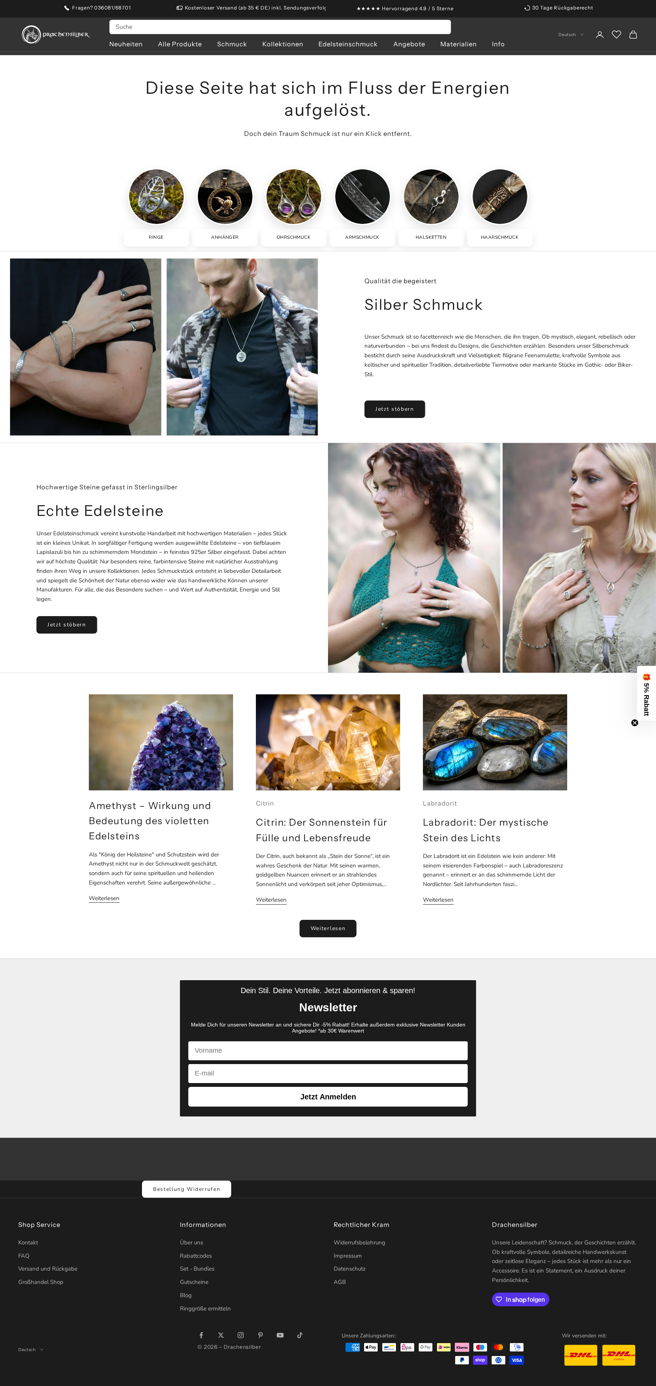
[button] (646, 693)
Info (498, 44)
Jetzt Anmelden (328, 1097)
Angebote (409, 44)
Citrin (265, 803)
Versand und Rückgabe (47, 1268)
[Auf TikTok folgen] (300, 1335)
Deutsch (567, 34)
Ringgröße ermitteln (205, 1308)
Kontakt (28, 1242)
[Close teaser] (635, 723)
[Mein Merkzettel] (616, 34)
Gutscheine (194, 1282)
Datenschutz (350, 1268)
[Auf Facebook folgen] (201, 1335)
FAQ (24, 1256)
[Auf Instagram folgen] (240, 1335)
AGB (340, 1282)
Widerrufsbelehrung (359, 1242)
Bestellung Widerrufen (186, 1189)
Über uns (191, 1242)
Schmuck (232, 44)
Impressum (348, 1256)
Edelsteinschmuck (348, 44)
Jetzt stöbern (394, 409)
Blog (186, 1295)
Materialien (458, 44)
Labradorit (440, 803)
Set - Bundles (197, 1268)
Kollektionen (282, 44)
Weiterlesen (104, 898)
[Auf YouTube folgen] (280, 1335)
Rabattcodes (196, 1256)
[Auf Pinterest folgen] (260, 1335)
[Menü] (643, 1296)
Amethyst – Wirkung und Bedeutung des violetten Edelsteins (150, 821)
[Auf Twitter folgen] (221, 1335)
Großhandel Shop (40, 1282)
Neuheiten (126, 44)
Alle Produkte (180, 44)
